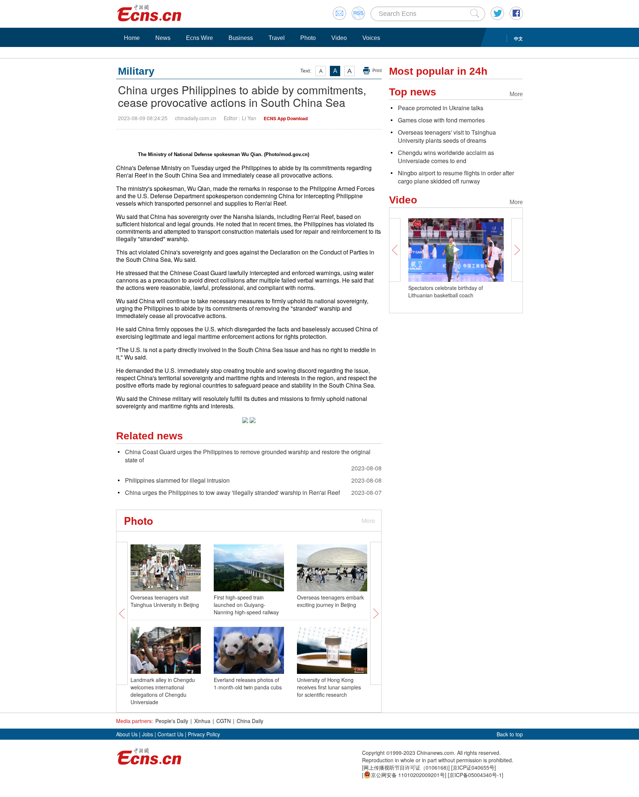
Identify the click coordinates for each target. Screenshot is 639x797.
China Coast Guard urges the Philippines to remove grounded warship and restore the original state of (248, 456)
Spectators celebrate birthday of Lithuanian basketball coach (445, 291)
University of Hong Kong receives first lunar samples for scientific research (329, 687)
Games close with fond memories (441, 120)
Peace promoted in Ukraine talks (440, 108)
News (162, 38)
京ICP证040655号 (473, 767)
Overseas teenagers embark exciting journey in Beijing (330, 601)
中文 (518, 38)
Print (377, 70)
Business (241, 38)
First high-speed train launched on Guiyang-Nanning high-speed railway (246, 605)
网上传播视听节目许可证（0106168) (406, 767)
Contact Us (170, 734)
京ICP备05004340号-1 (475, 775)
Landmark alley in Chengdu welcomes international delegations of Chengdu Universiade (163, 691)
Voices (371, 38)
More (368, 520)
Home (132, 38)
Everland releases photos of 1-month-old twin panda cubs (248, 683)
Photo (308, 38)
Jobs (147, 734)
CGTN (223, 721)
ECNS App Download (286, 118)
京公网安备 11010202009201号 (408, 775)
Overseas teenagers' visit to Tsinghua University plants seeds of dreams (447, 136)
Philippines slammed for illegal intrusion (177, 480)
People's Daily (171, 721)
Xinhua (202, 721)
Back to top (510, 734)
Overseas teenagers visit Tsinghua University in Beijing (165, 601)
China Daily (250, 721)
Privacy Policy (204, 734)
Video (339, 38)
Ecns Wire (199, 38)
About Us (127, 734)
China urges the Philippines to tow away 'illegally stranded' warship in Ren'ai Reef (232, 492)
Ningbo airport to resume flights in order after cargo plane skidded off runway (456, 177)
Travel (276, 38)
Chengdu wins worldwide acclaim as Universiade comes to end (446, 156)
